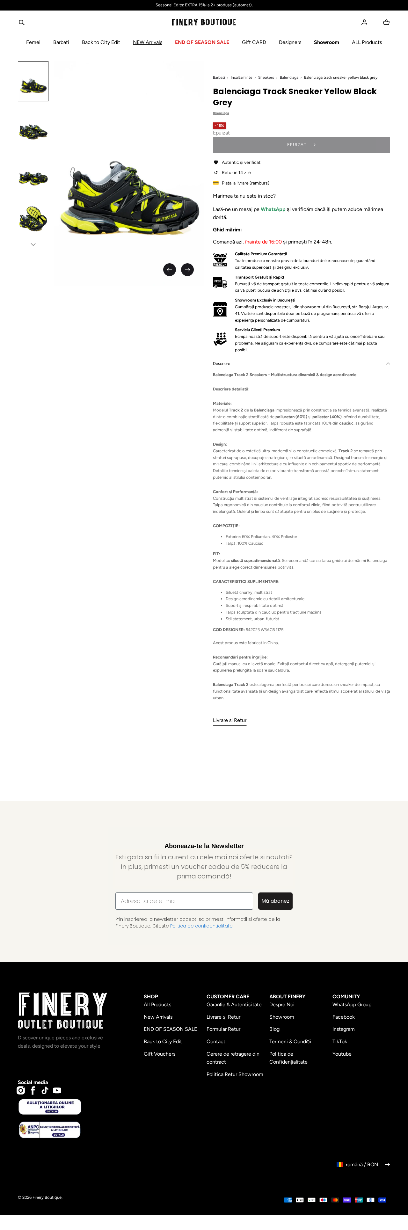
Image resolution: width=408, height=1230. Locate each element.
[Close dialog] (52, 542)
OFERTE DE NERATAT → (126, 685)
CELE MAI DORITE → (126, 663)
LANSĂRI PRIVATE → (126, 641)
